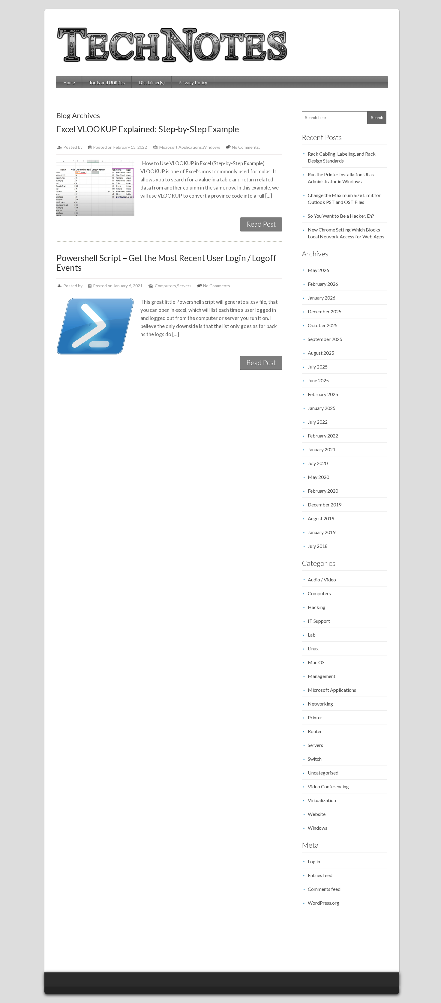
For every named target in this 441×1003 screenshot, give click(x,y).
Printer (315, 717)
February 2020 (323, 491)
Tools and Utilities (107, 82)
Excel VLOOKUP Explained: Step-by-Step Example (147, 129)
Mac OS (316, 662)
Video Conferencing (328, 786)
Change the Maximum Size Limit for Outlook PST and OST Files (344, 198)
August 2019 (321, 518)
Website (317, 814)
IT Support (319, 621)
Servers (184, 285)
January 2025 (321, 408)
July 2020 (318, 463)
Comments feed (324, 889)
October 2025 (323, 325)
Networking (320, 703)
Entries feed (320, 875)
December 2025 (324, 311)
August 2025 (321, 353)
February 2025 (323, 394)
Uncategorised (323, 772)
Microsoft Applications (180, 147)
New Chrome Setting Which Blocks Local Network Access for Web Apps (346, 233)
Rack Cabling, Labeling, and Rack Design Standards (342, 157)
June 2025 (318, 380)
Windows (211, 147)
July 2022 (318, 422)
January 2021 (321, 449)
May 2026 (318, 270)
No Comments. (246, 147)
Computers (165, 285)
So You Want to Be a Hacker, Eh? (341, 216)
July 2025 (318, 366)
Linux (313, 648)
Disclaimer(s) (152, 82)
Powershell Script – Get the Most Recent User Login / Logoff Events (166, 263)
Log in (314, 861)
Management (321, 676)
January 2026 (321, 297)
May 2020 (318, 477)
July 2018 (318, 546)
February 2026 (323, 284)
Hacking (317, 607)
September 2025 (325, 339)
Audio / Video (322, 579)
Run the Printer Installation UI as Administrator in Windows (341, 178)
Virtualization (322, 800)
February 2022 (323, 435)
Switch (315, 759)
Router (315, 731)
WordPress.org (323, 903)
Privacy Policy (192, 82)
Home (69, 82)
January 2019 (321, 532)
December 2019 (324, 504)
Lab (312, 634)
